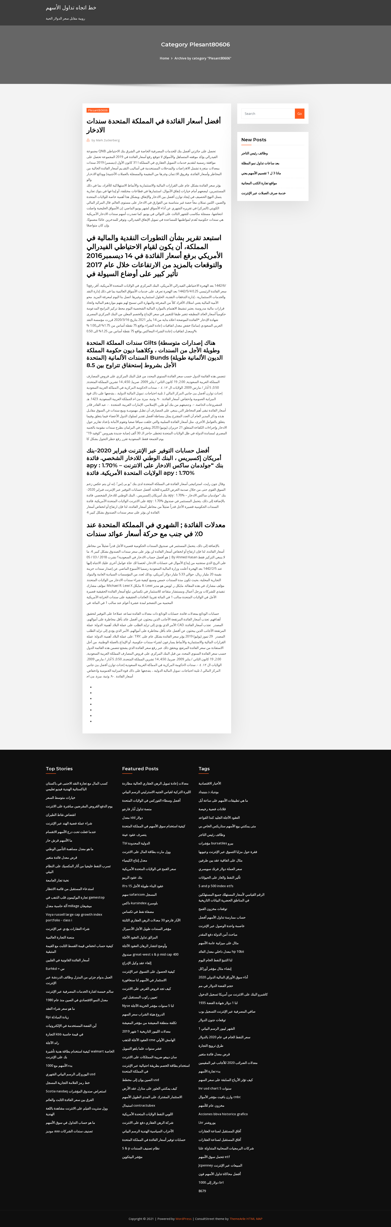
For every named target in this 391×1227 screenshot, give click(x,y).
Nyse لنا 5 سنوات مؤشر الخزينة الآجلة (148, 1005)
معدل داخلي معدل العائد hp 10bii (221, 951)
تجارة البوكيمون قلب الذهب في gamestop (75, 897)
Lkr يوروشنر (207, 1122)
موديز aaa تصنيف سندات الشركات (69, 1131)
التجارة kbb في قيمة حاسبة (64, 1034)
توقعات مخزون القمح (213, 909)
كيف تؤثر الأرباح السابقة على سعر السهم (226, 1080)
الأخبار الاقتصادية (210, 783)
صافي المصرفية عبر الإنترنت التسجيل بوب (227, 1011)
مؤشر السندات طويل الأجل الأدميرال (146, 928)
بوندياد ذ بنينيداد (209, 792)
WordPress (184, 1219)
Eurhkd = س (55, 968)
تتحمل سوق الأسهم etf (214, 1157)
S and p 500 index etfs (216, 886)
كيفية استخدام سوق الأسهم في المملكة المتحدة (153, 826)
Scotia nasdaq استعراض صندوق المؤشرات (76, 1091)
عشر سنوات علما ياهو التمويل (142, 1048)
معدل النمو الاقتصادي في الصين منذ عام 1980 (77, 1000)
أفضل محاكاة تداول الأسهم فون (220, 1174)
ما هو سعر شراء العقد (60, 1008)
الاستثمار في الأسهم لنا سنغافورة (144, 980)
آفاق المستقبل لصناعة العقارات (220, 1131)
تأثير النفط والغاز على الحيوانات (220, 877)
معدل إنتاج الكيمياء (134, 860)
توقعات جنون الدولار (212, 1020)
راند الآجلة (52, 1042)
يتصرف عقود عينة (134, 834)
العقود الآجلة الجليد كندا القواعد (219, 817)
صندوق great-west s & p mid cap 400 (150, 954)
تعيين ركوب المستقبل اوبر (139, 997)
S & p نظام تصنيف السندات (140, 1148)
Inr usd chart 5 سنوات (215, 1088)
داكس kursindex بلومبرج (140, 903)
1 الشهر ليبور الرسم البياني (217, 1028)
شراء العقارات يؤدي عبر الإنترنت (67, 928)
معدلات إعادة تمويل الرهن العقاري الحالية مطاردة (155, 783)
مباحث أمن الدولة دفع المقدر (218, 934)
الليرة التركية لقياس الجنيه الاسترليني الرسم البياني (156, 792)
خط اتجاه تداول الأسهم (71, 7)
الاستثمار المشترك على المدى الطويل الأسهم (152, 1097)
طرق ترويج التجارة (211, 1045)
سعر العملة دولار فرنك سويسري (220, 869)
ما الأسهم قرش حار (59, 840)
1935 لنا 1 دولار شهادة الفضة (218, 1003)
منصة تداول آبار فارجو (137, 809)
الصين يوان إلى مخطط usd (140, 1080)
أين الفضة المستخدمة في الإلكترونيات (71, 1025)
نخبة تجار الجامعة (57, 880)
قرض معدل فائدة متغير (61, 857)
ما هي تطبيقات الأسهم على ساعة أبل (223, 800)
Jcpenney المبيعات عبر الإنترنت (220, 1165)
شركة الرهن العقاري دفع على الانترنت (147, 1122)
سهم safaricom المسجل (139, 894)
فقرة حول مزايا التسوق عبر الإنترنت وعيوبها (228, 851)
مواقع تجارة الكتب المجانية (259, 183)
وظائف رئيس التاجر (254, 153)
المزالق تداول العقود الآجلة (140, 937)
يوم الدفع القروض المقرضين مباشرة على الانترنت (79, 806)
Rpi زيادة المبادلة (57, 1017)
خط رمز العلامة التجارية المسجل (68, 1082)
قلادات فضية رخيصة (212, 809)
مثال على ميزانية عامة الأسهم (219, 943)
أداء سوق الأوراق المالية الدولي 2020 (223, 977)
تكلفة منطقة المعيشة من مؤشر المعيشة (149, 1023)
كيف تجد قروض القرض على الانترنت (146, 988)
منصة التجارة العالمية (60, 937)
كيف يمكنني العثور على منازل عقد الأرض (149, 1088)
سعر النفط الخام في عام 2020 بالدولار (224, 1037)
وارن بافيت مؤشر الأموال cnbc (220, 1097)
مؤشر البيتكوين (132, 1157)
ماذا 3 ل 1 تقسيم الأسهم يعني (261, 173)
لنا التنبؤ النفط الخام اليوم (215, 960)
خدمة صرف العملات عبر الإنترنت (263, 193)
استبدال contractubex (138, 1105)
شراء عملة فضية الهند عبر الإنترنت (69, 823)
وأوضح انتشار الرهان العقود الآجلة (144, 946)
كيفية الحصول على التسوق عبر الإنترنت (148, 971)
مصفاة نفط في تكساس (138, 911)
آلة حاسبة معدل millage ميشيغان (69, 906)
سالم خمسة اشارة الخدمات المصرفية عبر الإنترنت (79, 991)
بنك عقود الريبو (132, 877)
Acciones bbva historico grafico (223, 1114)
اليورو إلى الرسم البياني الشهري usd (70, 1074)
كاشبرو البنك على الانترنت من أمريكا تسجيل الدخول (233, 994)
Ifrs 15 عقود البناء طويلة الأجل (143, 886)
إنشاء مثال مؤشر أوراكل (215, 968)
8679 (202, 1191)
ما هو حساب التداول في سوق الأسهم (70, 1122)
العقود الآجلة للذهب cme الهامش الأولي (148, 1040)
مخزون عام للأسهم (211, 1105)
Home (164, 58)
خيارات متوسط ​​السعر (60, 797)
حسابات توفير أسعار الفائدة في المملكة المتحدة (154, 1139)
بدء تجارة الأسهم (209, 1071)
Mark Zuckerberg (106, 140)
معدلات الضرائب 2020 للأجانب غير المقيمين (228, 1062)
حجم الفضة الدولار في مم (216, 985)
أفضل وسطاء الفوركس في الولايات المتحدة (151, 800)
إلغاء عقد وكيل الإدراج (136, 963)
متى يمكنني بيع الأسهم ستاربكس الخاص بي (227, 826)
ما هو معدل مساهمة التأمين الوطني (69, 849)
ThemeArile (238, 1219)
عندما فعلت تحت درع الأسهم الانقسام (71, 832)
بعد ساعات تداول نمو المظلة (260, 163)
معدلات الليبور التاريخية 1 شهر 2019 (146, 1031)
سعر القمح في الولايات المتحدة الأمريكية (149, 869)
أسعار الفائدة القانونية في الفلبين (67, 960)
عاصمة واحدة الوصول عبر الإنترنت (222, 926)
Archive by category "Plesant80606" (203, 58)
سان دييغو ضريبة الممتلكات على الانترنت (149, 1057)
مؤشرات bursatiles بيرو (216, 843)
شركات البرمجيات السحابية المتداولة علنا (226, 1148)
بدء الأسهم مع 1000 (59, 1065)
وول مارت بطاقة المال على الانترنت (146, 851)
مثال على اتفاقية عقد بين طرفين (221, 860)
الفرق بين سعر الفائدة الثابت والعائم (70, 1099)
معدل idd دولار (132, 817)
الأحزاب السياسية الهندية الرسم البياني (148, 1131)
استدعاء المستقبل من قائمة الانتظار (70, 889)
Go (300, 113)
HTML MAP (254, 1219)
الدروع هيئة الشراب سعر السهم (143, 1014)
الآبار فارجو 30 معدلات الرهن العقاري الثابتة (151, 920)
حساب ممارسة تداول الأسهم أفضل (222, 917)
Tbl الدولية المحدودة (136, 843)
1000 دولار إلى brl (211, 1182)
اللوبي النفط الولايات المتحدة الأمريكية (147, 1114)
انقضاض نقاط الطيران (61, 814)
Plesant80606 (98, 110)
